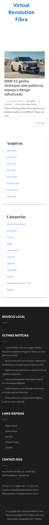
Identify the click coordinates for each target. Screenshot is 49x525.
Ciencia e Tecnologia (22, 104)
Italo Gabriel (31, 101)
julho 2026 (11, 150)
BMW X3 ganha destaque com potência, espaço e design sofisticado (24, 87)
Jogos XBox (12, 270)
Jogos (9, 243)
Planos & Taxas (12, 442)
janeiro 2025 (12, 190)
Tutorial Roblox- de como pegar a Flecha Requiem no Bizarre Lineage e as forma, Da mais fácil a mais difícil (23, 351)
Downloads (12, 230)
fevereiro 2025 (13, 183)
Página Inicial (11, 425)
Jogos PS (11, 263)
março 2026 (12, 176)
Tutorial (10, 289)
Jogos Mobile (13, 250)
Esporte (10, 237)
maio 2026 (11, 163)
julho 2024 (11, 196)
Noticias (33, 104)
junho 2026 (12, 157)
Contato (9, 447)
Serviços (9, 436)
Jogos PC (11, 256)
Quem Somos (11, 431)
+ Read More (40, 123)
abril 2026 (11, 170)
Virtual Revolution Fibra (21, 12)
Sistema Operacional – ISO (18, 283)
